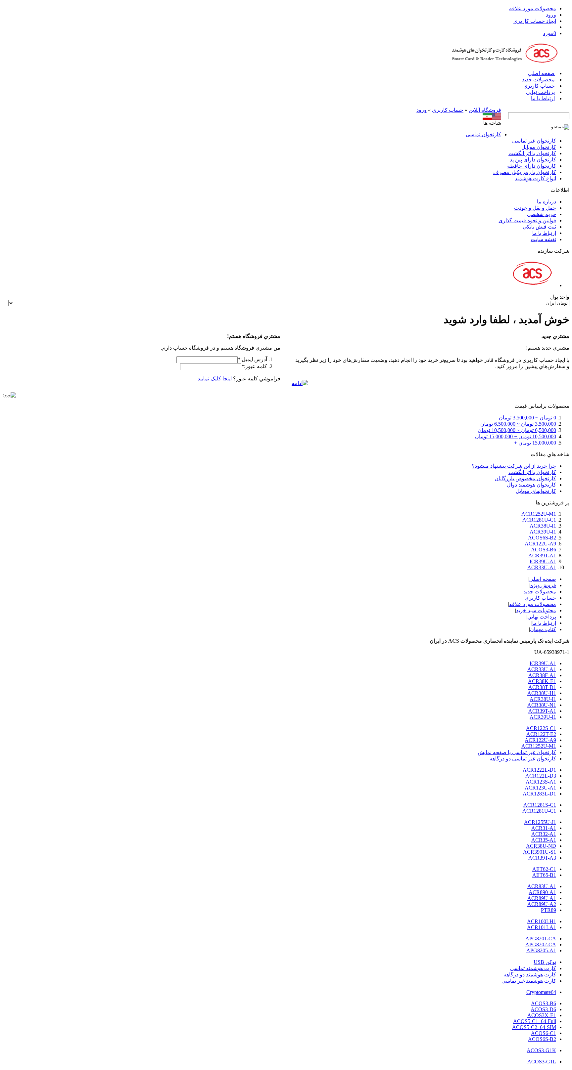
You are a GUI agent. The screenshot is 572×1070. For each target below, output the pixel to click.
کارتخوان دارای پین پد (533, 159)
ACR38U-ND (541, 846)
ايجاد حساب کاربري (534, 21)
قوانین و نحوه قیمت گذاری (527, 220)
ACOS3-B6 (543, 549)
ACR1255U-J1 (540, 822)
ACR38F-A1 (542, 675)
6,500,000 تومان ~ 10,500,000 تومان (517, 430)
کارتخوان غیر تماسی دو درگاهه (523, 758)
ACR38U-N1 (541, 705)
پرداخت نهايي (540, 92)
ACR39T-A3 (542, 858)
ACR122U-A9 (540, 543)
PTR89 (548, 910)
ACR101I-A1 (541, 927)
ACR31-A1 (543, 828)
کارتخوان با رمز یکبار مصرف (524, 172)
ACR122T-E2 (541, 734)
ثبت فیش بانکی (539, 227)
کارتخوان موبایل (538, 147)
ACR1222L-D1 (539, 770)
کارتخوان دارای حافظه (531, 166)
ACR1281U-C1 (539, 520)
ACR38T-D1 (542, 687)
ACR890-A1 (542, 892)
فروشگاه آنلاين (485, 110)
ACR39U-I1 (543, 532)
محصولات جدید (538, 79)
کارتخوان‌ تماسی (483, 134)
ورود (551, 15)
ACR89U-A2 (541, 904)
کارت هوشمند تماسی (533, 968)
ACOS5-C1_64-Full (534, 1021)
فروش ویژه (543, 585)
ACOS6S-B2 (542, 537)
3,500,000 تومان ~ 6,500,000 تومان (518, 424)
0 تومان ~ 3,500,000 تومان (527, 417)
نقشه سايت (543, 239)
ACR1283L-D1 (539, 793)
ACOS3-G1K (541, 1050)
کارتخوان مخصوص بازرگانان (525, 478)
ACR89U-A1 (541, 898)
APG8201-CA (540, 938)
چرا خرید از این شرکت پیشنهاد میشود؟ (514, 466)
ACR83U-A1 (541, 886)
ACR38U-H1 (541, 693)
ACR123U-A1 (540, 788)
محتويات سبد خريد (536, 610)
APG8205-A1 (541, 950)
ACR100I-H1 (541, 921)
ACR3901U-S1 (539, 852)
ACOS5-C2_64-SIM (534, 1027)
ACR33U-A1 (541, 567)
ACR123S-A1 (541, 782)
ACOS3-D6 (543, 1009)
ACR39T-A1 (542, 555)
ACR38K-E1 (542, 681)
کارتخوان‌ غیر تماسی (534, 141)
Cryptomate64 (541, 992)
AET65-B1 (544, 875)
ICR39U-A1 (543, 561)
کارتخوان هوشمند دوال (531, 485)
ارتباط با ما (543, 98)
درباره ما (546, 201)
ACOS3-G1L (541, 1061)
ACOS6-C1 (543, 1033)
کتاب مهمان (543, 629)
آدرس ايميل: (252, 359)
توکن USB (545, 962)
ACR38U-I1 (543, 526)
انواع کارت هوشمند (535, 178)
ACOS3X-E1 (541, 1015)
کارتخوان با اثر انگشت (532, 153)
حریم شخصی (541, 214)
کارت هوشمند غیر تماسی (528, 981)
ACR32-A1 (543, 834)
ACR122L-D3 (540, 776)
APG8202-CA (540, 944)
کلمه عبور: (254, 366)
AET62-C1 (544, 869)
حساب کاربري (539, 86)
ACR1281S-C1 (539, 805)
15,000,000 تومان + (535, 443)
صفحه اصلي (541, 73)
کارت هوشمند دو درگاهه (529, 974)
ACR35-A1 (543, 840)
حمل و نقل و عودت (535, 208)
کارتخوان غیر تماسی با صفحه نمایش (517, 752)
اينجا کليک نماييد (215, 378)
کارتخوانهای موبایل (536, 491)
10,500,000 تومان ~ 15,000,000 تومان (515, 436)
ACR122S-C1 (541, 728)
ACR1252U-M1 (538, 514)
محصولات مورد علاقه (532, 8)
